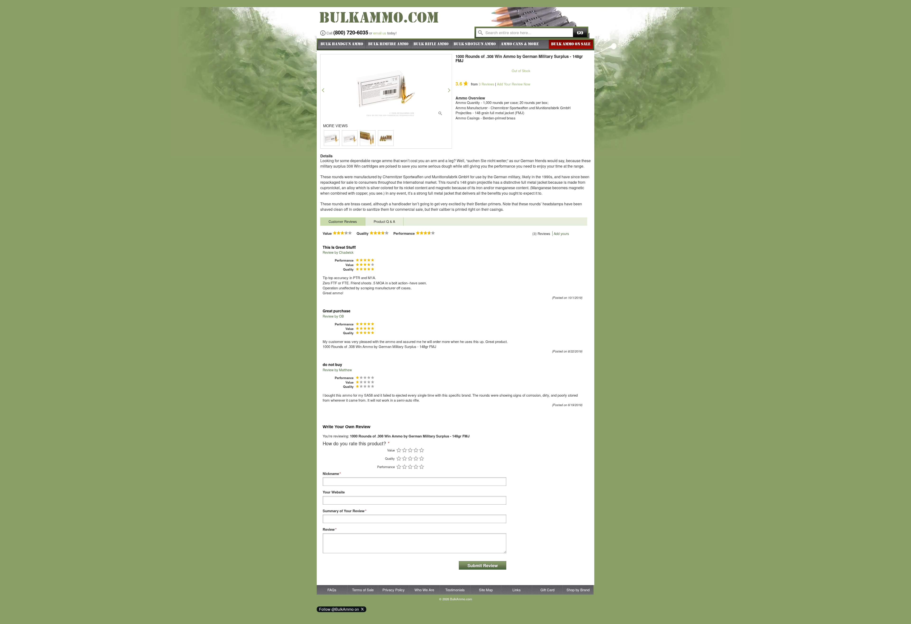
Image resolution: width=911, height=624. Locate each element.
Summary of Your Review (344, 510)
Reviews (486, 84)
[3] (410, 450)
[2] (404, 450)
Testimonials (455, 589)
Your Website (334, 492)
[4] (416, 450)
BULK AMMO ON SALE (570, 44)
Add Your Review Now (513, 84)
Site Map (486, 589)
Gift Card (547, 589)
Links (516, 589)
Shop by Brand (578, 589)
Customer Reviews (343, 221)
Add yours (561, 233)
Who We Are (424, 589)
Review (329, 529)
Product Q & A (384, 221)
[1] (399, 450)
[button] (323, 90)
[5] (421, 450)
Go (580, 33)
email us (379, 32)
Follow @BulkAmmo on (340, 609)
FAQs (331, 589)
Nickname (331, 473)
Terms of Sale (363, 589)
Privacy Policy (393, 589)
